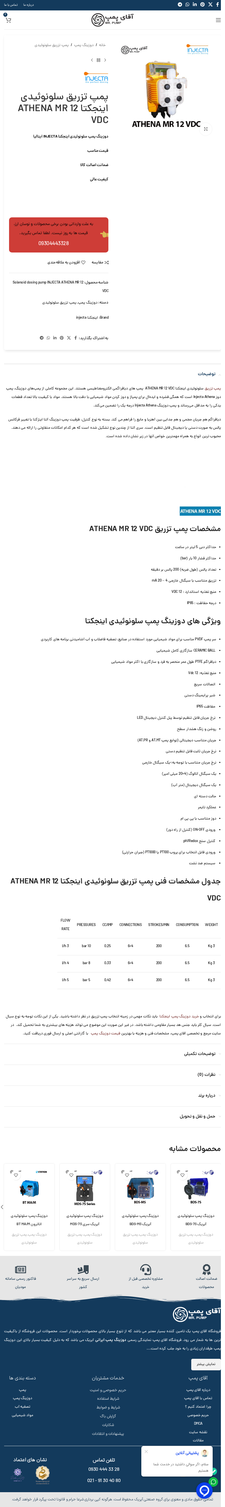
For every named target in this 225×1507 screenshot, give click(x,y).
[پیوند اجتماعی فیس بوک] (75, 338)
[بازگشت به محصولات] (98, 60)
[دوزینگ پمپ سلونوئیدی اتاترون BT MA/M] (29, 1189)
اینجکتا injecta (87, 318)
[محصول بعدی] (92, 60)
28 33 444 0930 (103, 1470)
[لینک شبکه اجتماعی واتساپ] (48, 338)
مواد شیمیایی (22, 1415)
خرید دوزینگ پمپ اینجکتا (178, 1017)
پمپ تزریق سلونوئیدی (52, 45)
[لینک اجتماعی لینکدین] (55, 338)
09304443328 (53, 244)
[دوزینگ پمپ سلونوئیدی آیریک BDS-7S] (196, 1189)
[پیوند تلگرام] (41, 338)
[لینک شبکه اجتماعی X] (68, 338)
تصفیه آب (22, 1407)
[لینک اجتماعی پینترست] (61, 338)
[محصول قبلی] (105, 60)
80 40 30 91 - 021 (104, 1481)
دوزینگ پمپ (84, 45)
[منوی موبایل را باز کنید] (218, 20)
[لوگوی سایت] (112, 20)
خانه (102, 45)
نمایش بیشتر (206, 1364)
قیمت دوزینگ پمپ (105, 1034)
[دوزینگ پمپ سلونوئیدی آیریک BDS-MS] (140, 1189)
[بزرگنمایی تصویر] (205, 129)
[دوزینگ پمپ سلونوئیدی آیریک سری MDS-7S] (85, 1189)
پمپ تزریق (213, 389)
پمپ (22, 1390)
